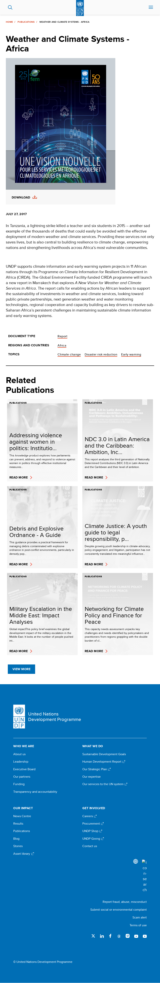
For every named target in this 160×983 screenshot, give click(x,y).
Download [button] (21, 197)
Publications (26, 22)
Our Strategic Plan (95, 769)
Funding (19, 784)
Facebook (110, 936)
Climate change (69, 354)
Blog (16, 839)
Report (62, 336)
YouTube (136, 936)
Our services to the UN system (103, 784)
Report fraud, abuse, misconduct (125, 902)
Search (10, 7)
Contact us (89, 846)
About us (19, 754)
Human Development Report (102, 761)
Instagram (128, 936)
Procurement (91, 823)
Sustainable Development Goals (104, 754)
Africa (62, 345)
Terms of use (138, 925)
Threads (119, 936)
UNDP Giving (91, 839)
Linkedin (102, 936)
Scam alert (139, 917)
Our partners (21, 777)
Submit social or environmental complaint (118, 909)
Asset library (22, 854)
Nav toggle (151, 7)
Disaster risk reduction (101, 354)
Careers (88, 816)
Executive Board (24, 769)
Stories (18, 846)
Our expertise (91, 777)
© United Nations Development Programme (42, 962)
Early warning (131, 354)
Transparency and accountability (35, 792)
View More (21, 669)
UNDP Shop (90, 831)
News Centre (22, 816)
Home (9, 22)
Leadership (20, 761)
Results (18, 823)
